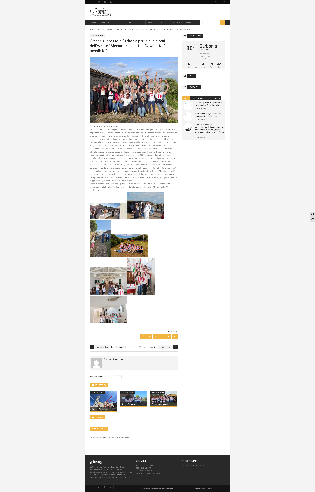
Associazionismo (197, 98)
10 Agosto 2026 (201, 108)
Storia (186, 98)
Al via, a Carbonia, (128, 404)
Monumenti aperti (112, 29)
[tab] (186, 98)
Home (92, 29)
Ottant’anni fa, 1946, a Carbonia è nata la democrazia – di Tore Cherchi (209, 114)
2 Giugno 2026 (200, 137)
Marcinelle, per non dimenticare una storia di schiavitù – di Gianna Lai (208, 103)
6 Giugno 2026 (200, 119)
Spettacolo (100, 29)
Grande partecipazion (160, 404)
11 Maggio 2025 (97, 126)
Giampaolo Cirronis (111, 126)
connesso (104, 437)
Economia (216, 98)
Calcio (208, 98)
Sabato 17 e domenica (100, 409)
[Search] (222, 22)
